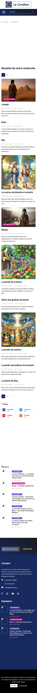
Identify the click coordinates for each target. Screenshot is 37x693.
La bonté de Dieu (9, 380)
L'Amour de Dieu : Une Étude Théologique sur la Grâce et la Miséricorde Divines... (23, 498)
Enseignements (17, 471)
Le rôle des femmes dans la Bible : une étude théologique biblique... (23, 510)
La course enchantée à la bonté (17, 192)
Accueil (6, 22)
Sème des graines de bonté (15, 299)
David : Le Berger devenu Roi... (23, 486)
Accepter (14, 685)
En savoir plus (23, 685)
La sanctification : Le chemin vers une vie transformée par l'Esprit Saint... (23, 476)
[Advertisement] (18, 45)
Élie (3, 140)
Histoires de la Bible (9, 99)
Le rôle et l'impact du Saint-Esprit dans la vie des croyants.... (22, 522)
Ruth (3, 122)
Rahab (4, 229)
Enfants (6, 187)
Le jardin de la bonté (11, 282)
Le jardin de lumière (11, 349)
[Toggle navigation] (3, 12)
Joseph (5, 104)
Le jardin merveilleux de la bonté (17, 365)
